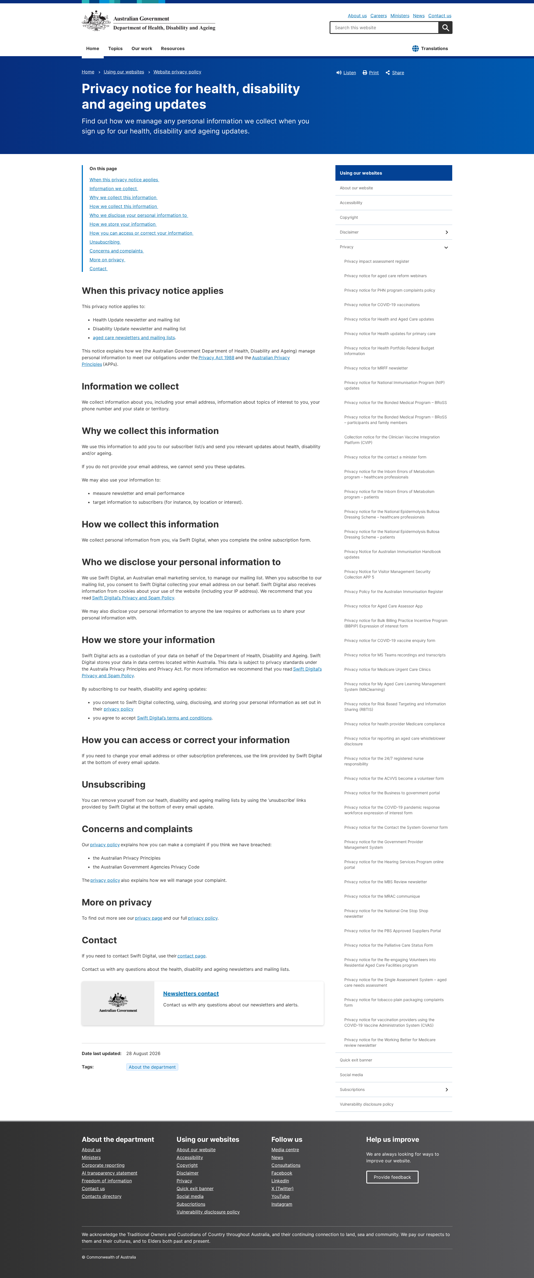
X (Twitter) (282, 1188)
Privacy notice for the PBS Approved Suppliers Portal (392, 930)
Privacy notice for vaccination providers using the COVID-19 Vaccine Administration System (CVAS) (389, 1022)
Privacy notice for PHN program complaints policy (389, 290)
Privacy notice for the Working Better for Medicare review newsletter (390, 1042)
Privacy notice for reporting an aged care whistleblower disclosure (394, 741)
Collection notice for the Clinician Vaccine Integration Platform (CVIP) (392, 440)
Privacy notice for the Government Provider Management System (383, 844)
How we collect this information (124, 206)
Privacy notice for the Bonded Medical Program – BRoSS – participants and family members (395, 420)
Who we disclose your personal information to (139, 215)
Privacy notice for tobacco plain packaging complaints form (394, 1002)
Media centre (285, 1149)
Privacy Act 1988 (216, 357)
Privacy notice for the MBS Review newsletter (385, 881)
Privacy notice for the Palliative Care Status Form (388, 945)
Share (398, 72)
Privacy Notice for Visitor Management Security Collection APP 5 (387, 574)
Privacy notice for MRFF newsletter (376, 368)
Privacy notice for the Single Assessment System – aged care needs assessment (395, 982)
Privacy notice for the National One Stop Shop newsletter (386, 913)
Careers (378, 15)
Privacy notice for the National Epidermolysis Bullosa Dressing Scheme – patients (391, 534)
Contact (99, 268)
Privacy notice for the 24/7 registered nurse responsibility (384, 761)
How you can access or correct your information (142, 233)
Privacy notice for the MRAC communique (382, 896)
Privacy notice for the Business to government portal (392, 792)
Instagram (281, 1204)
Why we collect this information (124, 197)
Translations (434, 48)
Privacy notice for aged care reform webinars (385, 275)
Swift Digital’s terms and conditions (174, 718)
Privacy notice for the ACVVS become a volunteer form (394, 778)
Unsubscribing (105, 242)
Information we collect (114, 188)
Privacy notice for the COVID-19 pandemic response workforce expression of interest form (392, 810)
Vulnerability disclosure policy (367, 1104)
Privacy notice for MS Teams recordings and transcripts (395, 654)
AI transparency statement (109, 1173)
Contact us (439, 15)
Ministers (399, 15)
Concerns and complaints (117, 251)
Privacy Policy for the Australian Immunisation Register (393, 591)
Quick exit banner (356, 1060)
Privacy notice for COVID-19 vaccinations (382, 304)
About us (357, 15)
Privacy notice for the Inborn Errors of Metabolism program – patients (389, 494)
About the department (152, 1067)
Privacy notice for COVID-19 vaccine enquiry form (389, 640)
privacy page (148, 918)
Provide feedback (392, 1177)
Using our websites (124, 72)
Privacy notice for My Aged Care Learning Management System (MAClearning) (395, 686)
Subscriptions (352, 1089)
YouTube (280, 1196)
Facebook (281, 1173)
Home (92, 48)
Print (374, 72)
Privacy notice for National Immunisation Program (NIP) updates (394, 385)
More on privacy (107, 259)
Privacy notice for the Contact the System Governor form (396, 827)
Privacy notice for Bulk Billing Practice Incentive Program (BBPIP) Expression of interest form (396, 623)
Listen (349, 72)
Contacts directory (102, 1196)
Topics (115, 48)
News (419, 15)
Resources (173, 48)
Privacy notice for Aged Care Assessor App (383, 606)
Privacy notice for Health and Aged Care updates (389, 319)
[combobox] (384, 27)
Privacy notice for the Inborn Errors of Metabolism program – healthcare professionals (389, 474)
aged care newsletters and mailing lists (134, 337)
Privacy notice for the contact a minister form (385, 457)
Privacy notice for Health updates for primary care (390, 333)
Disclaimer (349, 232)
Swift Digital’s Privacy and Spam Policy (133, 597)
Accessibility (351, 202)
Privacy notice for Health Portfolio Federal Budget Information (389, 351)
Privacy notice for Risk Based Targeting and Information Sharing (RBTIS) (395, 706)
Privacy (346, 246)
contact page (191, 956)
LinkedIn (280, 1180)
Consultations (285, 1165)
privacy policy (119, 709)
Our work (142, 48)
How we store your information (123, 224)
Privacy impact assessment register (376, 261)
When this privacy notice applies (124, 179)
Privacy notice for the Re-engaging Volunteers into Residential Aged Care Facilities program (390, 962)
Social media (351, 1074)
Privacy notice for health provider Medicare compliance (394, 723)
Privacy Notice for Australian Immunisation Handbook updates (392, 554)
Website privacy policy (177, 72)
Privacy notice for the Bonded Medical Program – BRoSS (395, 402)
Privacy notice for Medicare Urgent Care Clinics (387, 669)
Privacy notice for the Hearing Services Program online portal (394, 864)
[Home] (148, 20)
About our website (356, 187)
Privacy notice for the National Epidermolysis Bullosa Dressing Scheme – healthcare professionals (391, 514)
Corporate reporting (103, 1165)
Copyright (349, 217)
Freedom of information (107, 1180)
